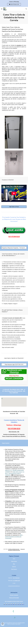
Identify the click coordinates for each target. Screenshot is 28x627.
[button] (1, 9)
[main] (14, 17)
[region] (14, 3)
